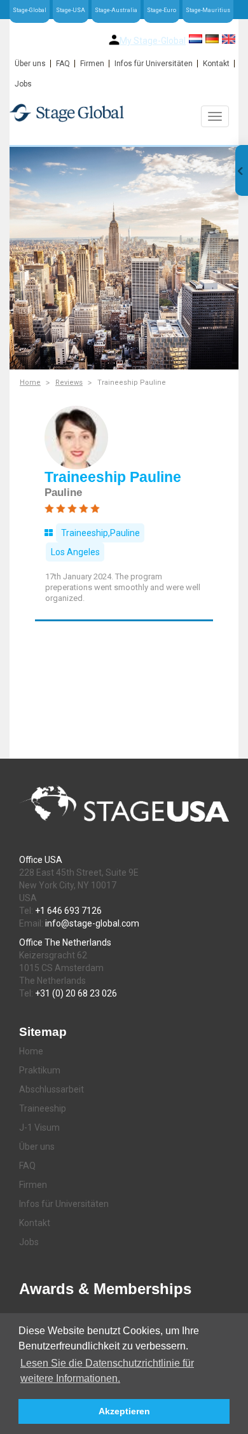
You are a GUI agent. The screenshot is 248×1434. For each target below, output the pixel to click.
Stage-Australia (116, 10)
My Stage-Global (153, 41)
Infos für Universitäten (153, 63)
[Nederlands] (195, 38)
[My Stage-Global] (114, 39)
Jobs (23, 83)
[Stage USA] (124, 112)
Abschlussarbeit (51, 1089)
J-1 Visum (39, 1127)
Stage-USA (70, 10)
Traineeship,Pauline (100, 533)
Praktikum (39, 1070)
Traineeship (42, 1108)
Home (30, 382)
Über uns (30, 63)
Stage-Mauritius (208, 10)
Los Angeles (75, 552)
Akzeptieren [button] (124, 1411)
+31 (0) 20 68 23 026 (76, 993)
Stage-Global (29, 10)
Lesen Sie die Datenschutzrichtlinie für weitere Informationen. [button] (107, 1371)
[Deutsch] (212, 38)
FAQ (63, 63)
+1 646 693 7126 (68, 911)
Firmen (92, 63)
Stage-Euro (161, 10)
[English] (228, 39)
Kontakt (216, 63)
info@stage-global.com (92, 923)
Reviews (69, 382)
